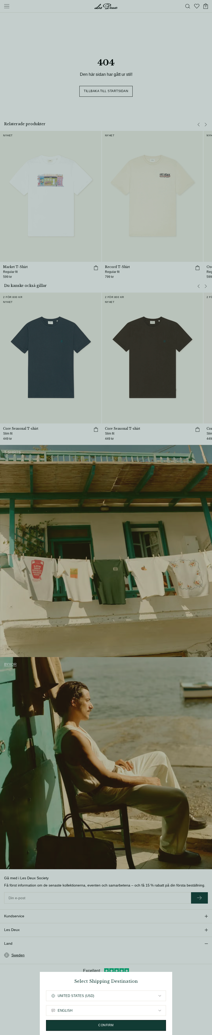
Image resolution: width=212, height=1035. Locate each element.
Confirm (106, 1025)
